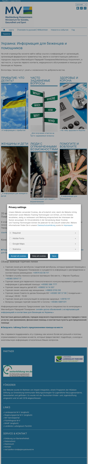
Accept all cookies (18, 256)
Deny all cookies (39, 256)
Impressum (68, 225)
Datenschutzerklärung (46, 225)
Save (54, 256)
